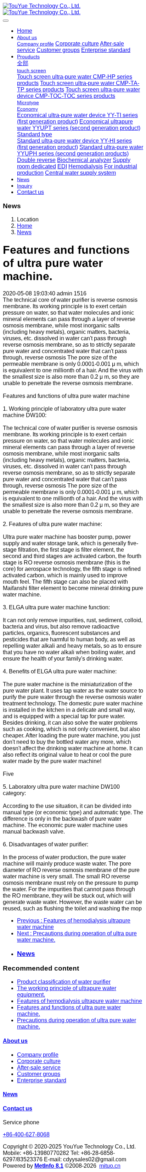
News (24, 232)
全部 (22, 63)
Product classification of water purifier (64, 982)
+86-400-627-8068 (26, 1134)
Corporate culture (39, 1061)
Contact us (17, 1108)
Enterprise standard (41, 1080)
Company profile (37, 1055)
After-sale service (39, 1068)
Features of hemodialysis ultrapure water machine (79, 1001)
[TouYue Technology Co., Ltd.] (73, 9)
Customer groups (38, 1074)
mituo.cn (109, 1166)
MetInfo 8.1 (48, 1166)
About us (15, 1041)
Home (24, 31)
